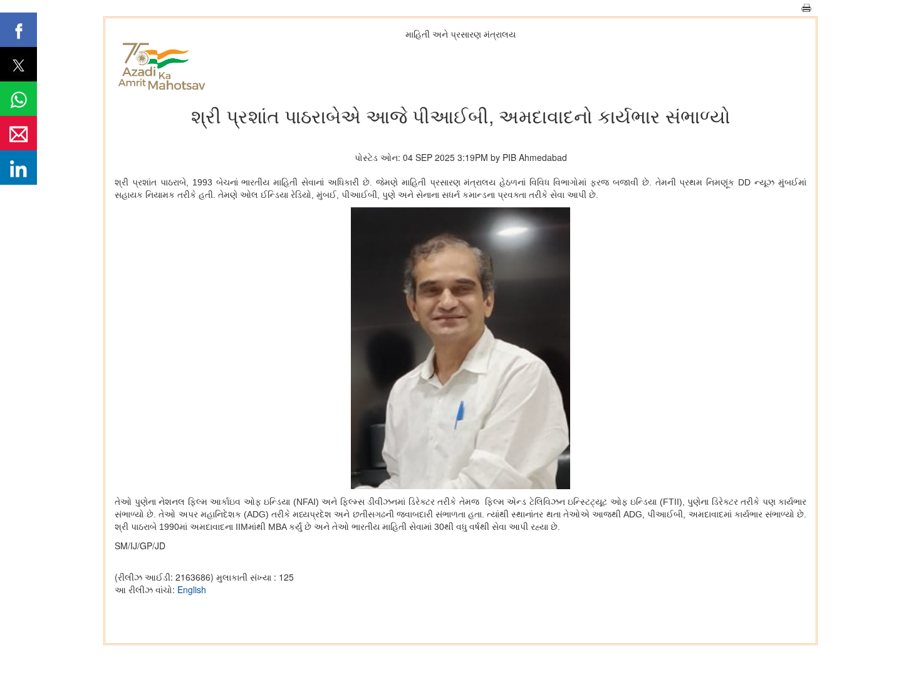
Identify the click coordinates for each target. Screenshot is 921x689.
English (191, 589)
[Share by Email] (18, 133)
